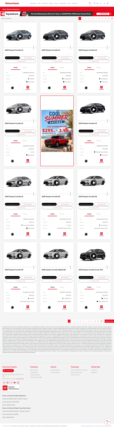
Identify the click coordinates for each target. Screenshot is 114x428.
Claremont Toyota (6, 425)
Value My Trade (75, 375)
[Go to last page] (112, 18)
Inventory (34, 367)
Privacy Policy (14, 425)
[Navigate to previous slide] (1, 14)
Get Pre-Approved (28, 57)
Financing (75, 367)
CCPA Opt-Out (63, 425)
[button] (33, 47)
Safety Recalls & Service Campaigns (51, 425)
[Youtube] (14, 382)
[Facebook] (4, 382)
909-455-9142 (20, 378)
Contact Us (9, 371)
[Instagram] (7, 382)
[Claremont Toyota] (12, 3)
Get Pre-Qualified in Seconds (79, 370)
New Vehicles (34, 370)
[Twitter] (11, 382)
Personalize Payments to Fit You (12, 57)
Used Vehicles (34, 372)
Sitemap (27, 425)
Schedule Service (55, 370)
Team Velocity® (90, 426)
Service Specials (55, 372)
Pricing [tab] (25, 67)
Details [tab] (16, 67)
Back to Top (109, 321)
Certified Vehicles (35, 375)
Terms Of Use (21, 425)
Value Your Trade (21, 61)
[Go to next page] (108, 18)
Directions (94, 372)
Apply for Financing (76, 372)
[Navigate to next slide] (112, 14)
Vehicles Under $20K (36, 377)
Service (53, 367)
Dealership (95, 367)
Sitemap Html (33, 425)
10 (105, 18)
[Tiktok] (18, 382)
